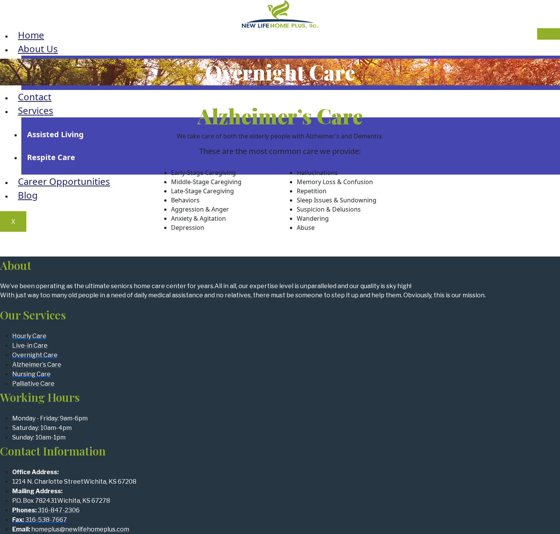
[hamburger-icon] (548, 34)
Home (31, 35)
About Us (38, 48)
